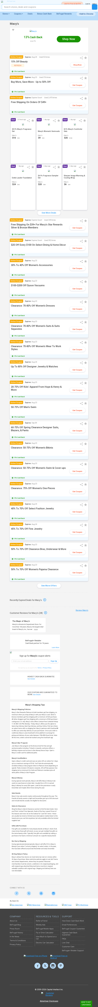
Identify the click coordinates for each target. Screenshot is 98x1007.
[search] (94, 7)
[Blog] (40, 893)
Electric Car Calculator (45, 943)
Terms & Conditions (18, 940)
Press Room (15, 929)
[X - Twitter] (28, 893)
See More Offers (49, 586)
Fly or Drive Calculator (44, 933)
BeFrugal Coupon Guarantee (73, 929)
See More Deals (49, 213)
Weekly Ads (40, 925)
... (35, 629)
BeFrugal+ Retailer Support (73, 950)
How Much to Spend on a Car (46, 938)
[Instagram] (53, 893)
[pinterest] (61, 966)
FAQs (64, 939)
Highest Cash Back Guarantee (69, 934)
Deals (30, 14)
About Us (13, 921)
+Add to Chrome (86, 14)
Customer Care (68, 947)
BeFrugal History (16, 933)
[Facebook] (16, 893)
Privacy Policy (47, 668)
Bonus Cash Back (44, 14)
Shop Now (77, 65)
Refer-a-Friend (41, 921)
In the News (14, 937)
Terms (39, 668)
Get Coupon (77, 85)
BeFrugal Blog (15, 925)
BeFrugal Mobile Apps (45, 929)
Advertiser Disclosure (49, 1001)
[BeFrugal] (10, 2)
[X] (45, 966)
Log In (87, 4)
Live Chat (65, 943)
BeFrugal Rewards (64, 14)
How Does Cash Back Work (73, 921)
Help (94, 4)
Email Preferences (69, 925)
